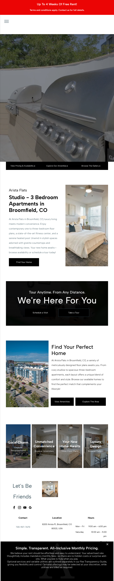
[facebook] (14, 508)
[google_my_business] (30, 508)
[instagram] (19, 508)
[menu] (6, 21)
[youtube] (25, 508)
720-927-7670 (23, 527)
